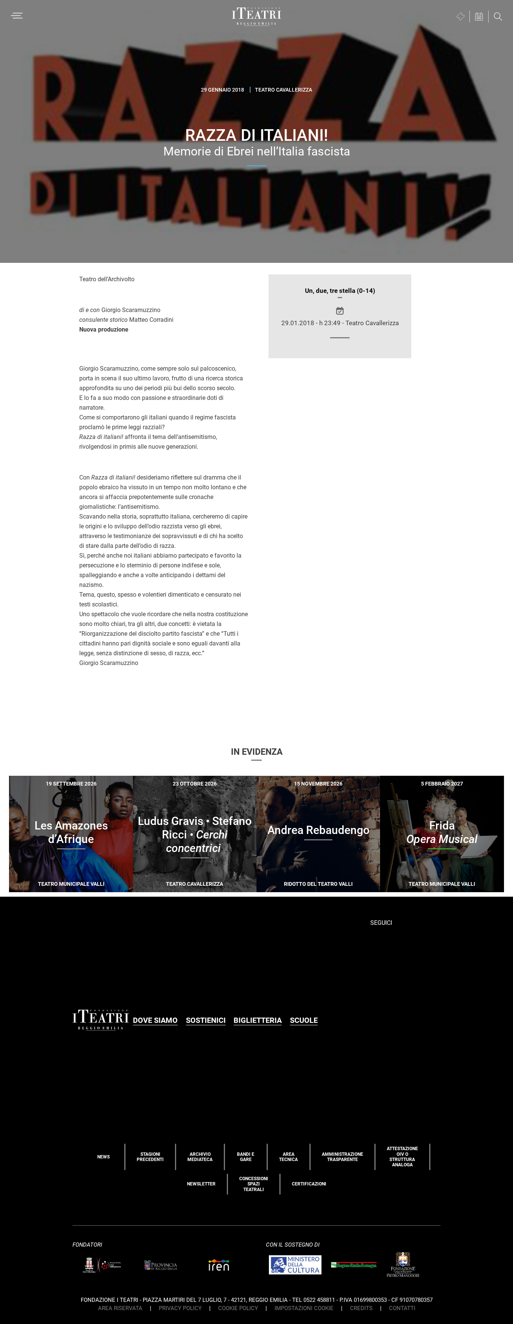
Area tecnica (288, 1157)
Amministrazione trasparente (342, 1157)
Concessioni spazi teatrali (253, 1184)
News (103, 1157)
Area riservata (120, 1308)
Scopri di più (97, 887)
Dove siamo (155, 1020)
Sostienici (206, 1020)
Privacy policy (180, 1308)
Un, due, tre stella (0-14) (340, 290)
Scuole (304, 1020)
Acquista (43, 886)
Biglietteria (258, 1020)
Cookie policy (238, 1308)
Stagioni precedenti (150, 1157)
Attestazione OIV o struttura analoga (402, 1156)
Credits (361, 1308)
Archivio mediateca (200, 1157)
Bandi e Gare (245, 1157)
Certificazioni (309, 1184)
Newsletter (201, 1184)
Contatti (402, 1308)
